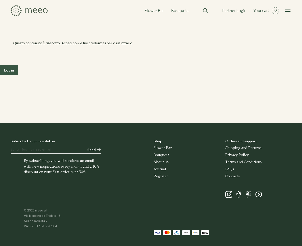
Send (91, 149)
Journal (160, 169)
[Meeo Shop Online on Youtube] (259, 196)
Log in (9, 70)
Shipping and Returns (243, 147)
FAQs (229, 169)
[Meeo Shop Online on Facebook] (240, 196)
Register (161, 176)
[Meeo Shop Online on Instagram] (230, 196)
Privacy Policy (237, 155)
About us (161, 162)
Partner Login (234, 10)
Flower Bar (154, 10)
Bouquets (180, 10)
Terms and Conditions (243, 162)
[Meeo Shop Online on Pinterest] (250, 196)
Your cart (265, 10)
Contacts (232, 176)
